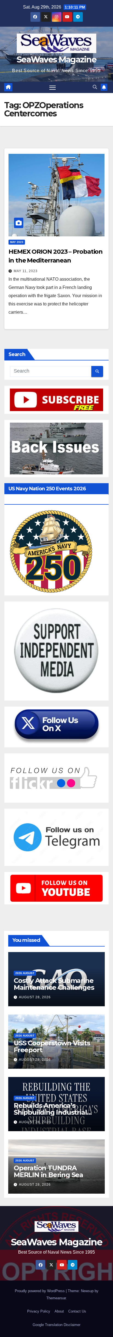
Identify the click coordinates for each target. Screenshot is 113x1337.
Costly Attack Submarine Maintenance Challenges (54, 984)
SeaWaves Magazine (56, 59)
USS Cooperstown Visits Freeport (52, 1046)
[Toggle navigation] (53, 87)
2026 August (24, 973)
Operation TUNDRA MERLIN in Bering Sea (48, 1171)
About (59, 1311)
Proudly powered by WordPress (40, 1291)
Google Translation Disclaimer (56, 1325)
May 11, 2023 (26, 271)
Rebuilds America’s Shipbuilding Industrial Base (50, 1112)
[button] (95, 87)
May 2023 (16, 242)
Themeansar (56, 1298)
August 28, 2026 (35, 997)
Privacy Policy (38, 1311)
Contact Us (77, 1311)
